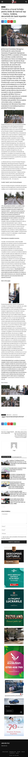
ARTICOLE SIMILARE (6, 457)
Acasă (2, 4)
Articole (17, 753)
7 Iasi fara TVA (12, 753)
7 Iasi (6, 18)
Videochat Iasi (4, 745)
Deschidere (7, 4)
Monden (18, 751)
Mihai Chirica (9, 414)
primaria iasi (15, 414)
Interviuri (23, 751)
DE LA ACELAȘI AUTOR (16, 457)
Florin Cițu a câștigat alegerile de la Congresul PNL (7, 432)
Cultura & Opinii (5, 751)
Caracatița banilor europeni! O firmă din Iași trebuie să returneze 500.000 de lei (17, 469)
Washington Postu (12, 751)
